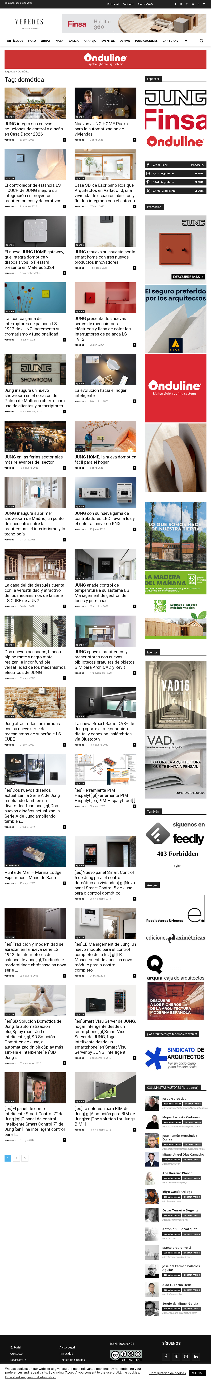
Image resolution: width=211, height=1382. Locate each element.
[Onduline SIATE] (175, 388)
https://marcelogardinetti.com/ (177, 1257)
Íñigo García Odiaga (177, 1192)
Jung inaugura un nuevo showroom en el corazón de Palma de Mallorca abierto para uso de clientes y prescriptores (35, 398)
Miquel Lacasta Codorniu (181, 1117)
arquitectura (12, 865)
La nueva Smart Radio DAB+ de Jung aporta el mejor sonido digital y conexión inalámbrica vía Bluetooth (104, 731)
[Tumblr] (204, 4)
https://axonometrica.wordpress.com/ (181, 1126)
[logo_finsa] (175, 119)
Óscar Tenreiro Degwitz (180, 1210)
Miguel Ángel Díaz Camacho (183, 1154)
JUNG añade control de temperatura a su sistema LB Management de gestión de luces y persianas (102, 593)
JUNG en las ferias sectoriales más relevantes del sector (34, 460)
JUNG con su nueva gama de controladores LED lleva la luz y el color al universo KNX (105, 518)
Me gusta (197, 164)
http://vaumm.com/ (171, 1201)
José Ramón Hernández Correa (179, 1137)
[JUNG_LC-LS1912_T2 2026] (175, 249)
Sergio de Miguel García (180, 1303)
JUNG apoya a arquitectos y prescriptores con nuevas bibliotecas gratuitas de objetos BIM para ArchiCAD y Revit (105, 659)
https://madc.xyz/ (171, 1164)
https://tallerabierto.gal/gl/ (174, 1182)
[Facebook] (175, 4)
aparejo (10, 116)
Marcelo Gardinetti (176, 1248)
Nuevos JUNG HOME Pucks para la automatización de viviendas (101, 129)
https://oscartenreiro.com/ (175, 1219)
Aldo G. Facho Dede (177, 1285)
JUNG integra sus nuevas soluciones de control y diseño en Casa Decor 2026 (34, 129)
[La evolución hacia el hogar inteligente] (105, 369)
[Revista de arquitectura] (29, 24)
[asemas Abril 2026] (175, 319)
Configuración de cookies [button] (167, 1373)
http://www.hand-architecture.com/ (179, 1313)
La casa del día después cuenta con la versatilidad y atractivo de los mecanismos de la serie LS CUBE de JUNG (34, 593)
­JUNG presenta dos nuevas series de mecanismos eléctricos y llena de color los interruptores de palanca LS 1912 (103, 329)
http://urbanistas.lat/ (172, 1294)
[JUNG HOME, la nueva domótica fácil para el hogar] (105, 436)
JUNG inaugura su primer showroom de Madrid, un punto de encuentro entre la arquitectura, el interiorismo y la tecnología (35, 523)
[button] (201, 41)
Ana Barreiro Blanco (177, 1173)
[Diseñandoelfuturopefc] (175, 605)
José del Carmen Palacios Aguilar (181, 1268)
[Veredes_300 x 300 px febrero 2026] (175, 536)
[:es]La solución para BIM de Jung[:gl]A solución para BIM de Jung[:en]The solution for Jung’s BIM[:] (105, 1116)
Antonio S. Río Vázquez (179, 1229)
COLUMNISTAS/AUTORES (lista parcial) (172, 1087)
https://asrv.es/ (169, 1238)
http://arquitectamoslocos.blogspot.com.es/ (183, 1148)
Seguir (199, 173)
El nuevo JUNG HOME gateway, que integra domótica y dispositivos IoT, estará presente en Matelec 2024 (34, 259)
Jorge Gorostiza (174, 1099)
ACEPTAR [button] (197, 1373)
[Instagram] (187, 4)
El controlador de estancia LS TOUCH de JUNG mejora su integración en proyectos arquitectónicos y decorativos (33, 193)
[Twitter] (181, 4)
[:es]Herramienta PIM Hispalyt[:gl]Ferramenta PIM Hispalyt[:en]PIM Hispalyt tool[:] (105, 795)
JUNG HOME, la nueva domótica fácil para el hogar (105, 460)
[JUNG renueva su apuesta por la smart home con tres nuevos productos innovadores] (105, 231)
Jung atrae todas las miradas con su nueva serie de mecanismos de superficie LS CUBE (33, 731)
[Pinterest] (198, 4)
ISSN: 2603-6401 (122, 1343)
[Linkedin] (192, 4)
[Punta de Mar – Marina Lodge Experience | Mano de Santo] (35, 851)
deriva (9, 383)
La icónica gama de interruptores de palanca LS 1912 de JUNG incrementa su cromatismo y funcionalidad (33, 326)
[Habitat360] (175, 457)
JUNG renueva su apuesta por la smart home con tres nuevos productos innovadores (105, 257)
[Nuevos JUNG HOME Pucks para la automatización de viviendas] (105, 103)
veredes (9, 139)
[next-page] (24, 1158)
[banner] (175, 764)
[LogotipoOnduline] (175, 141)
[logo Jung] (175, 97)
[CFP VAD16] (175, 695)
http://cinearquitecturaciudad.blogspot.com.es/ (185, 1108)
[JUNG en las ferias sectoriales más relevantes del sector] (35, 436)
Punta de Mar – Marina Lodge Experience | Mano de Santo (33, 875)
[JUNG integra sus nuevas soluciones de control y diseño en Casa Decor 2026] (35, 103)
